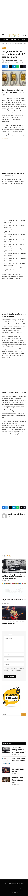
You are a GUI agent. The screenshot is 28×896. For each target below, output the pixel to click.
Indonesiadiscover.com (14, 884)
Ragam (3, 47)
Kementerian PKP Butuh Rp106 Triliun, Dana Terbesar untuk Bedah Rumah (18, 780)
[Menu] (3, 35)
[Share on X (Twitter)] (6, 66)
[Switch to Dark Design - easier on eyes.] (23, 35)
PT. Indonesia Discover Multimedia (15, 890)
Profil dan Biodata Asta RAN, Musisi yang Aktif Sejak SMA (13, 623)
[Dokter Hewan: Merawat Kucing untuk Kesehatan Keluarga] (14, 590)
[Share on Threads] (21, 66)
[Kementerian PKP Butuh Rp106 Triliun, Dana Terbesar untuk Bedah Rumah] (6, 779)
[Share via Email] (10, 66)
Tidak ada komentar (10, 62)
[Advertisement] (14, 16)
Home (5, 888)
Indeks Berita (15, 892)
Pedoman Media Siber (14, 888)
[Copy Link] (24, 66)
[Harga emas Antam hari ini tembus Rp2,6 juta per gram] (14, 78)
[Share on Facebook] (3, 66)
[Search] (25, 35)
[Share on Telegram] (14, 66)
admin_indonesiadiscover (11, 60)
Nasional (6, 39)
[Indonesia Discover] (14, 35)
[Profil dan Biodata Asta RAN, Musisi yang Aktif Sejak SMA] (14, 613)
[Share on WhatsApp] (17, 66)
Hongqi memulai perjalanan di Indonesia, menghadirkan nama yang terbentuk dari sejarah (13, 576)
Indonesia (4, 138)
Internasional (15, 39)
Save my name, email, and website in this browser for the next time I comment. (14, 670)
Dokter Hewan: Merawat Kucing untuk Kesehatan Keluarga (14, 600)
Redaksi (23, 888)
